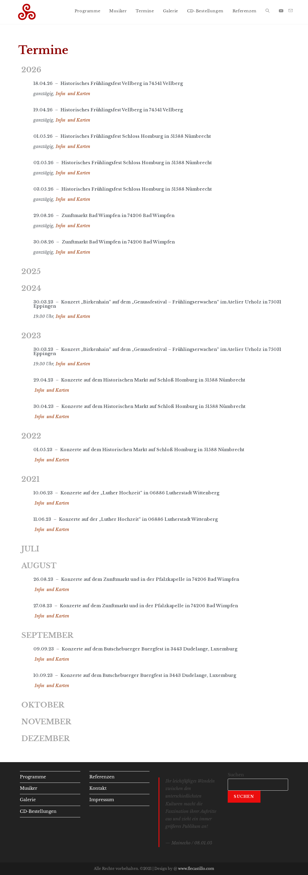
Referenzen (102, 777)
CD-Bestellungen (38, 811)
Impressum (101, 799)
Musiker (28, 788)
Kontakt (97, 788)
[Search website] (267, 11)
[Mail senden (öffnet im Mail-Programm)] (290, 10)
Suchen (236, 774)
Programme (33, 777)
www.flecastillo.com (196, 868)
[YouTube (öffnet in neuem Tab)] (281, 11)
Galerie (28, 799)
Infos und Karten (73, 93)
